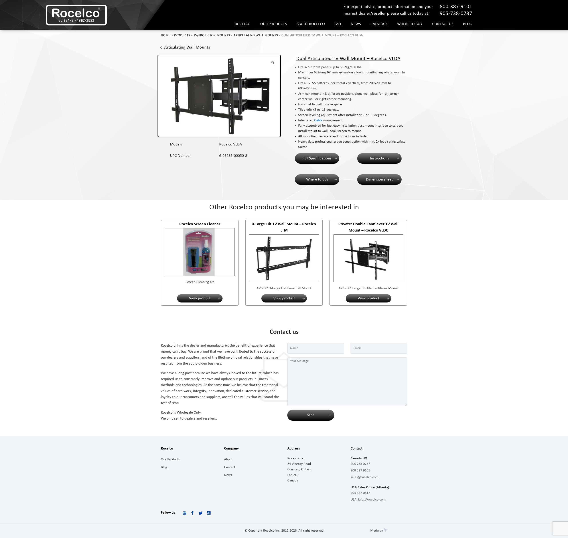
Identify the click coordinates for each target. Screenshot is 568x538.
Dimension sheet (379, 179)
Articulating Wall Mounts (255, 35)
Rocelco (242, 24)
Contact (229, 467)
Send (310, 415)
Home (165, 35)
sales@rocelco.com (365, 477)
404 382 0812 (360, 493)
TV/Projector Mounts (211, 35)
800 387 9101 (360, 470)
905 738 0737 (360, 464)
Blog (467, 24)
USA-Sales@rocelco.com (368, 499)
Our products (273, 24)
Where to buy (409, 24)
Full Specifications (317, 158)
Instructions (379, 158)
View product (200, 298)
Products (182, 35)
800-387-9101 (456, 7)
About (228, 459)
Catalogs (379, 24)
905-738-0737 (456, 13)
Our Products (170, 459)
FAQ (338, 24)
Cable (318, 120)
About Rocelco (310, 24)
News (356, 24)
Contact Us (442, 24)
